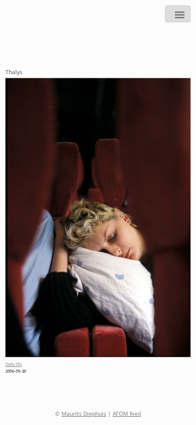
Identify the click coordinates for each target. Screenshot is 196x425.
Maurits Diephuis (84, 415)
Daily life (13, 365)
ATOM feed (127, 415)
